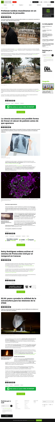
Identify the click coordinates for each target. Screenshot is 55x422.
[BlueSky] (46, 2)
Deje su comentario (20, 112)
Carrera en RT (26, 407)
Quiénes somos (26, 401)
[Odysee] (46, 404)
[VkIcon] (40, 2)
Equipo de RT (49, 4)
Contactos (25, 403)
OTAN (22, 385)
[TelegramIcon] (44, 2)
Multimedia (39, 4)
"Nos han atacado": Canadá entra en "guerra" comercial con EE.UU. (48, 40)
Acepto (48, 57)
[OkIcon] (47, 2)
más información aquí (31, 420)
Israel (12, 103)
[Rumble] (41, 2)
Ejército (11, 385)
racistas (16, 49)
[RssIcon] (43, 406)
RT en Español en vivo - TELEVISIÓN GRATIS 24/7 (47, 16)
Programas (21, 4)
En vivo (14, 2)
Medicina (23, 236)
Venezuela (13, 283)
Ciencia (7, 236)
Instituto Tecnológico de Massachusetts (12, 163)
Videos (16, 404)
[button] (48, 11)
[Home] (2, 2)
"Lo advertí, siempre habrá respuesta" (47, 31)
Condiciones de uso (27, 408)
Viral (13, 4)
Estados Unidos (18, 236)
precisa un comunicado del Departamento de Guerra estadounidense (25, 354)
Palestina (22, 103)
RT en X (7, 415)
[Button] (31, 2)
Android (35, 402)
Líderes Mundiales (17, 408)
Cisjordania (38, 90)
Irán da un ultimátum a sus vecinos (47, 27)
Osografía (45, 81)
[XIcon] (43, 2)
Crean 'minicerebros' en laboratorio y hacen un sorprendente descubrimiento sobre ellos (6, 222)
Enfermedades (12, 236)
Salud (27, 236)
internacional (7, 103)
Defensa (7, 385)
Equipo (25, 404)
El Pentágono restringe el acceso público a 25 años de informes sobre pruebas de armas (6, 358)
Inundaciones (8, 283)
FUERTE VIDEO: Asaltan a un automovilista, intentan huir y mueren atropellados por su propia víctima (47, 35)
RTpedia (16, 407)
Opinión (30, 4)
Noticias (5, 4)
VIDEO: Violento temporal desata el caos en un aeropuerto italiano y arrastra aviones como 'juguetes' (48, 45)
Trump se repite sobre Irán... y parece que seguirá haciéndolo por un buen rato (47, 91)
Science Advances (19, 165)
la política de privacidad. (49, 57)
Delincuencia (17, 103)
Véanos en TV (35, 2)
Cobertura (25, 405)
